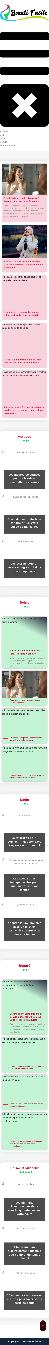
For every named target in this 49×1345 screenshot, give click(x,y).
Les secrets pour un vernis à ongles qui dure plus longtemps (24, 567)
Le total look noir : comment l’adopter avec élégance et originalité (24, 841)
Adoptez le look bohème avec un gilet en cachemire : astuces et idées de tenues (24, 265)
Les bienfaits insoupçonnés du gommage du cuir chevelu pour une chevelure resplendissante (27, 1144)
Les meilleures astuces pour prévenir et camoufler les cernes (24, 478)
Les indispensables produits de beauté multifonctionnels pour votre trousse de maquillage (26, 1017)
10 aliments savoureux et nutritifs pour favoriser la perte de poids (24, 1299)
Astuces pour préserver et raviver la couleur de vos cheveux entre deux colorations (24, 410)
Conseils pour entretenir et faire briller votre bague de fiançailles (25, 523)
